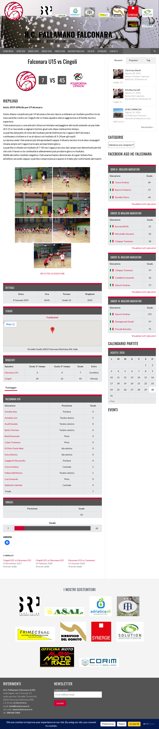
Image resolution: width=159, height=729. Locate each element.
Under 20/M (33, 51)
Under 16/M (46, 51)
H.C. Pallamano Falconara (68, 34)
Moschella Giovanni (124, 234)
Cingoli (8, 378)
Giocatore (10, 405)
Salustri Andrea (122, 285)
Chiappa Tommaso (124, 241)
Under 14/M (60, 51)
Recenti (118, 60)
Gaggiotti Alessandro (15, 460)
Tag (148, 60)
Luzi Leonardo (11, 479)
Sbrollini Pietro (122, 197)
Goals (93, 405)
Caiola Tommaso (12, 442)
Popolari (133, 60)
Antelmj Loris (11, 418)
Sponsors (102, 51)
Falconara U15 (11, 372)
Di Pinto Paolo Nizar (14, 448)
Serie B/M (20, 51)
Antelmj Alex (11, 411)
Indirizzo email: (61, 690)
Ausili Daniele (11, 424)
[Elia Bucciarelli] (118, 98)
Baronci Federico (123, 189)
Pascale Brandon (123, 329)
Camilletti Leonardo (124, 277)
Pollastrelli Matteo (14, 473)
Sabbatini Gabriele (13, 485)
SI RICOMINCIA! (133, 109)
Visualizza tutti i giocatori (144, 204)
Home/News (8, 51)
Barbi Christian (12, 430)
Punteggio (10, 387)
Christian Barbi (133, 70)
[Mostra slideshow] (53, 273)
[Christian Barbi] (118, 78)
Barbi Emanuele (12, 436)
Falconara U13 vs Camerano (81, 560)
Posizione (67, 405)
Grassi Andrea (11, 466)
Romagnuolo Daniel (124, 321)
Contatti (114, 51)
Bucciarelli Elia (122, 226)
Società (90, 51)
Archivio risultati (76, 51)
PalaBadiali (52, 317)
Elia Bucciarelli (132, 90)
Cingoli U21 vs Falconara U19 (17, 560)
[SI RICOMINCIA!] (118, 117)
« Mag (111, 401)
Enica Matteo (11, 454)
